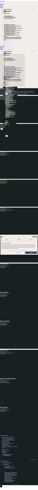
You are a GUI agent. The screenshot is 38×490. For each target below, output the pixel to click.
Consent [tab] (6, 239)
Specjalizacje (6, 13)
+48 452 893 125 (3, 97)
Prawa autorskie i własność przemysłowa (10, 45)
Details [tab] (19, 239)
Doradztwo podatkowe (9, 95)
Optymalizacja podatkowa (8, 99)
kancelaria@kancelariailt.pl (5, 96)
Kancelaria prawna (7, 9)
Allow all (30, 252)
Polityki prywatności (30, 459)
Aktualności (6, 126)
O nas (5, 12)
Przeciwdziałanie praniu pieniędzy (10, 43)
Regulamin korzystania (35, 459)
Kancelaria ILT (2, 1)
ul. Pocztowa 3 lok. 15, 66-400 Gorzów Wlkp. (12, 39)
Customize (18, 252)
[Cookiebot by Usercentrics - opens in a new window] (32, 237)
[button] (1, 486)
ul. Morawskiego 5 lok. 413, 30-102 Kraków (11, 35)
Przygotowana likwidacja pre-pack (10, 22)
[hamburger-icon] (32, 9)
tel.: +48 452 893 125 (9, 18)
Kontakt (5, 127)
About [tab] (31, 239)
